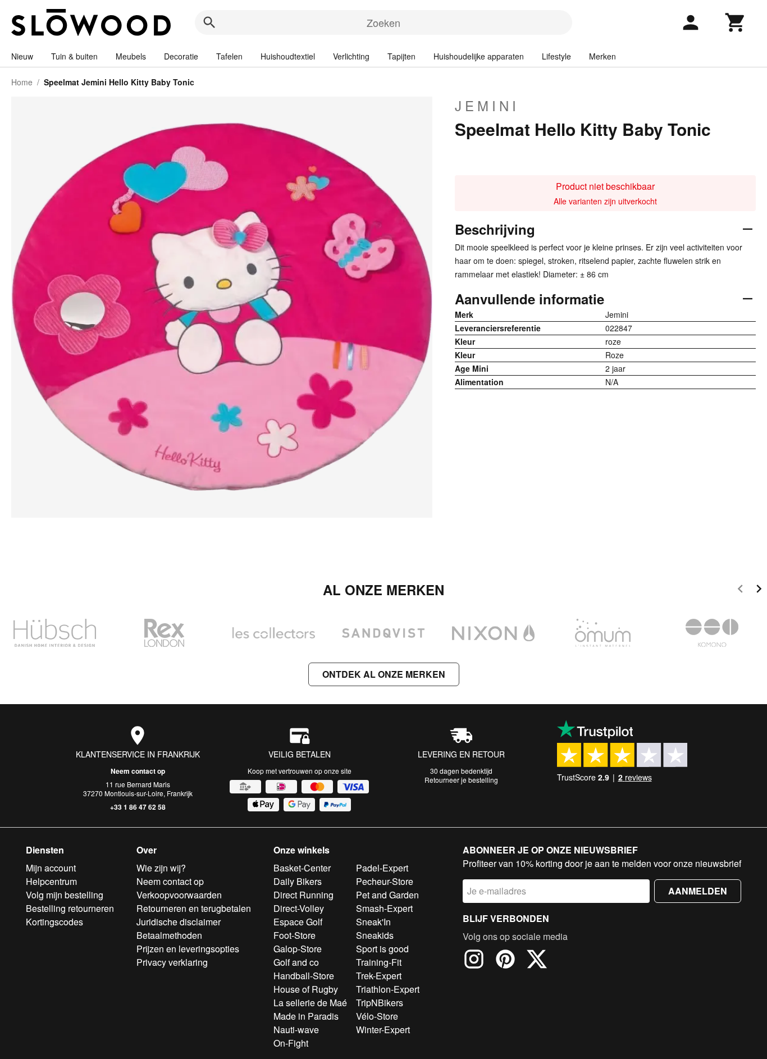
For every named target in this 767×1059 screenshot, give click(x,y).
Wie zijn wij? (161, 867)
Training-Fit (378, 962)
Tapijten (401, 56)
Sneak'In (373, 921)
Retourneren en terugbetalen (193, 908)
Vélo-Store (377, 1016)
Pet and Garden (387, 894)
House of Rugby (305, 989)
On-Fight (290, 1043)
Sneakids (375, 935)
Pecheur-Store (384, 881)
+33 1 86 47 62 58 (138, 807)
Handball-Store (303, 975)
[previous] (740, 590)
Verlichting (351, 56)
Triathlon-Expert (387, 989)
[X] (537, 961)
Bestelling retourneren (70, 908)
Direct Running (303, 894)
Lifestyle (556, 56)
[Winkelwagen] (735, 22)
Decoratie (181, 56)
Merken (602, 56)
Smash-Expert (384, 908)
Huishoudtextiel (288, 56)
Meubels (131, 56)
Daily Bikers (297, 881)
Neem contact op (138, 770)
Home (22, 82)
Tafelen (229, 56)
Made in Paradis (306, 1016)
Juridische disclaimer (178, 921)
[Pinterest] (505, 961)
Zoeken (383, 22)
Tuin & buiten (74, 56)
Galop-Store (297, 948)
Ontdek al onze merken (383, 674)
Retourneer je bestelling (461, 779)
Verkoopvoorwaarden (179, 894)
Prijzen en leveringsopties (187, 948)
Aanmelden (697, 890)
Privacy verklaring (172, 962)
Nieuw (22, 56)
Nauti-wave (296, 1029)
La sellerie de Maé (310, 1002)
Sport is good (382, 948)
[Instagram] (474, 961)
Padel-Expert (382, 867)
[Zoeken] (209, 22)
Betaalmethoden (169, 935)
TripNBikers (379, 1002)
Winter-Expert (383, 1029)
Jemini (487, 106)
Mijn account (51, 867)
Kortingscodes (54, 921)
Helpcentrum (51, 881)
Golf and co (296, 962)
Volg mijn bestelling (64, 894)
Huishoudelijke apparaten (478, 56)
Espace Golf (297, 921)
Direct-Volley (298, 908)
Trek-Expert (378, 975)
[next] (759, 590)
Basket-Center (302, 867)
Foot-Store (294, 935)
